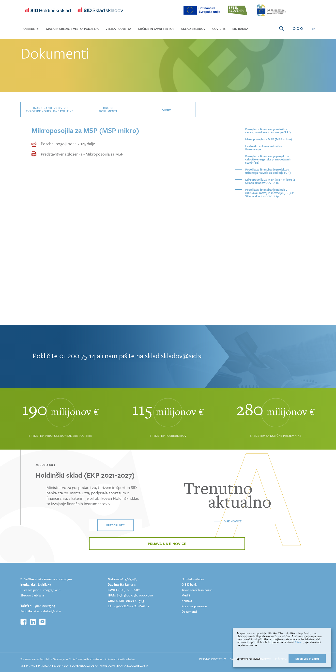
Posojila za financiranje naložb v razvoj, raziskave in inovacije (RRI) (268, 130)
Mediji (186, 595)
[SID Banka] (100, 10)
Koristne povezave (194, 606)
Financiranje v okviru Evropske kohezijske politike (49, 109)
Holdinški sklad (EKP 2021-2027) (85, 475)
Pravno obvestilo (212, 659)
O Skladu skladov (193, 579)
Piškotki (299, 642)
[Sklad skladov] (47, 10)
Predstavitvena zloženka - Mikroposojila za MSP (82, 154)
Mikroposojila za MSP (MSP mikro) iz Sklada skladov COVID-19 (270, 181)
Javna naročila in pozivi (197, 589)
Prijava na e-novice (167, 543)
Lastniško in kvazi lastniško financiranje (263, 147)
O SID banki (189, 584)
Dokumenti (189, 611)
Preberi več (115, 525)
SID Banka (240, 28)
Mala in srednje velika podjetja (72, 28)
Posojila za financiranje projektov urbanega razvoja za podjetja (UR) (268, 171)
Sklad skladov (193, 28)
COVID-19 (219, 28)
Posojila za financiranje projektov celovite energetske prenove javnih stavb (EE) (268, 159)
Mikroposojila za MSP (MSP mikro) (268, 139)
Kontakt (187, 600)
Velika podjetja (118, 28)
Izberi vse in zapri (307, 658)
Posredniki (30, 28)
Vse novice (233, 521)
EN (314, 28)
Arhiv (166, 109)
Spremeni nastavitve (248, 658)
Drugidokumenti (108, 109)
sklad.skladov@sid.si (174, 355)
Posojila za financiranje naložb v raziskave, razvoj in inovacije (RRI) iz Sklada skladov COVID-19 (269, 192)
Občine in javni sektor (156, 28)
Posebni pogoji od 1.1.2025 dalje (68, 143)
